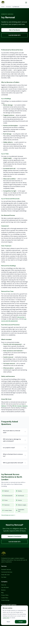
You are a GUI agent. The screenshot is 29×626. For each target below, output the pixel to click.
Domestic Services (6, 569)
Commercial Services (6, 572)
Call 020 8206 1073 (14, 35)
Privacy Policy (4, 595)
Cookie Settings (5, 600)
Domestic (8, 6)
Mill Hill (14, 406)
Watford (3, 406)
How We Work (5, 587)
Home (2, 6)
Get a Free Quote (14, 30)
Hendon (19, 406)
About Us (3, 585)
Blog (2, 592)
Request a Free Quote (14, 536)
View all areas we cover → (8, 515)
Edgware (24, 406)
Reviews (3, 590)
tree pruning (20, 317)
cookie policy (6, 617)
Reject (8, 621)
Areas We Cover (5, 574)
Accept (21, 621)
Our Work (3, 577)
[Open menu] (26, 2)
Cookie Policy (4, 597)
